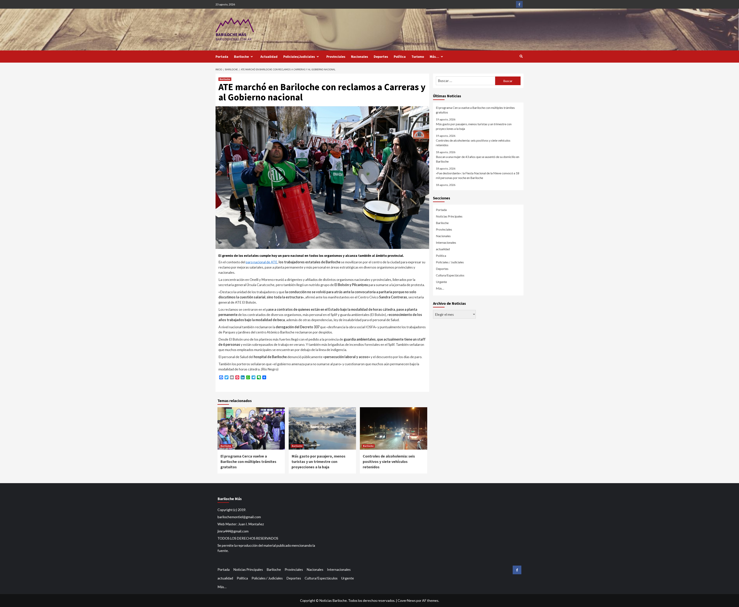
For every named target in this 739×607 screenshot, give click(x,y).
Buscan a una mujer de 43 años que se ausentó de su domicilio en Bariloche (477, 159)
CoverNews (407, 600)
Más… (434, 56)
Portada (222, 56)
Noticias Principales (449, 216)
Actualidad (269, 56)
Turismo (417, 56)
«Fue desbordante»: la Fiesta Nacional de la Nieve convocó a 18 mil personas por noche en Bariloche (477, 175)
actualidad (443, 249)
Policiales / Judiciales (450, 262)
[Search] (521, 56)
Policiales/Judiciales (299, 56)
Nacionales (359, 56)
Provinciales (335, 56)
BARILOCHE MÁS (231, 34)
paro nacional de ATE (261, 262)
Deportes (381, 56)
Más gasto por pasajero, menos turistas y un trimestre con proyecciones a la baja (318, 461)
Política (400, 56)
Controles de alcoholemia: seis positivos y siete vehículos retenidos (389, 461)
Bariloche (241, 56)
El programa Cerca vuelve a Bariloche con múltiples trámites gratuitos (248, 461)
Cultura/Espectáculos (450, 275)
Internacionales (446, 242)
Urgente (441, 282)
